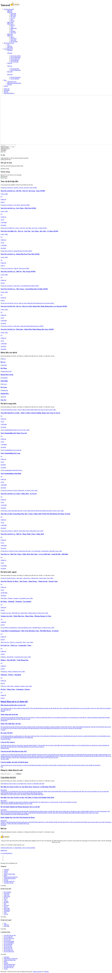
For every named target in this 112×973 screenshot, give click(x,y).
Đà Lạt (12, 37)
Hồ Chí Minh (13, 41)
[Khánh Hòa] (4, 390)
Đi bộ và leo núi (8, 948)
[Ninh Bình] (4, 377)
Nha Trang (13, 32)
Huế (11, 29)
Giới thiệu (6, 869)
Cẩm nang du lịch (11, 81)
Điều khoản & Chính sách (10, 877)
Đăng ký (12, 93)
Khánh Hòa (13, 28)
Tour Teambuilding (9, 942)
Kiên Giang (13, 38)
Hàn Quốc (10, 47)
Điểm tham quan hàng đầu (14, 83)
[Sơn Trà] (3, 396)
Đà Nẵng (12, 31)
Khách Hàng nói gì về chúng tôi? (14, 701)
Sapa (11, 19)
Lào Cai (12, 18)
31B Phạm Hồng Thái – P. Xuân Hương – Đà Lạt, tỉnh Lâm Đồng (18, 847)
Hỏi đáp (6, 91)
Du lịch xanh (7, 939)
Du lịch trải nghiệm (15, 56)
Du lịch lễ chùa (14, 61)
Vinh (11, 26)
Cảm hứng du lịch (8, 777)
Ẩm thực (9, 84)
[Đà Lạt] (3, 358)
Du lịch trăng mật (15, 58)
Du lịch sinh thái (8, 944)
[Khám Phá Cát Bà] (6, 371)
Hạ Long (4, 387)
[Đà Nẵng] (4, 365)
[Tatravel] (15, 5)
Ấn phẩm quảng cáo (9, 881)
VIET (46, 971)
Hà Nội (12, 21)
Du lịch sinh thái (14, 68)
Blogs (5, 875)
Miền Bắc (9, 10)
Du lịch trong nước (9, 9)
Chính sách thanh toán (9, 878)
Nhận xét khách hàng (9, 874)
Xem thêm (3, 349)
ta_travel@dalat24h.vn (6, 853)
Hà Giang (13, 16)
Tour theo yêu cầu (8, 882)
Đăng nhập (7, 93)
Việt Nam (9, 50)
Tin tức (6, 872)
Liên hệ (6, 86)
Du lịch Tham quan (15, 70)
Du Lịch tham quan (15, 57)
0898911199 (4, 850)
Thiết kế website (37, 971)
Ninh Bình (13, 13)
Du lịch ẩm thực (14, 60)
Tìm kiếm (3, 150)
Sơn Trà (12, 25)
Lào (8, 44)
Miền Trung (10, 22)
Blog (5, 80)
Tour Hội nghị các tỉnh (10, 935)
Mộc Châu (13, 15)
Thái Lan (9, 46)
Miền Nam (10, 34)
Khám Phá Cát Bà (7, 374)
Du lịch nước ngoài (9, 43)
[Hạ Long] (4, 384)
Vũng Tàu (13, 40)
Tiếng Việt (6, 89)
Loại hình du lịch (8, 49)
